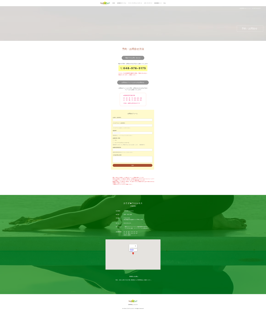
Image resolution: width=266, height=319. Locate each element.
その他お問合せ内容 (117, 155)
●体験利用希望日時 (117, 147)
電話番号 (115, 130)
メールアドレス (119, 123)
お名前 (117, 117)
